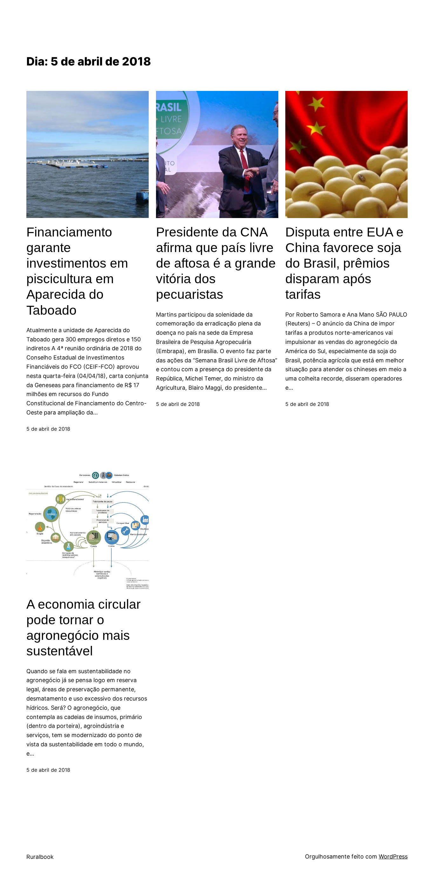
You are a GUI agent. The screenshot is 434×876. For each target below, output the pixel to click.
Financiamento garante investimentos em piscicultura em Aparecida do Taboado (77, 271)
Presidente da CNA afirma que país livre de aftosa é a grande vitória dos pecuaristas (216, 263)
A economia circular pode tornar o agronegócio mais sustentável (83, 628)
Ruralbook (40, 856)
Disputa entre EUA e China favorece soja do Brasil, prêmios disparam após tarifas (344, 263)
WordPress (393, 856)
